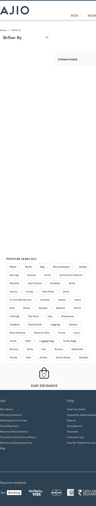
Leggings (55, 324)
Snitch (13, 341)
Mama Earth (35, 324)
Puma (61, 332)
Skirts (30, 349)
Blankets (14, 283)
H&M (28, 341)
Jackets (82, 266)
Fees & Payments (9, 426)
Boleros (14, 349)
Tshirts (77, 308)
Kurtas (29, 291)
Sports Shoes (63, 357)
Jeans (77, 299)
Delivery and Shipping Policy (16, 442)
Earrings (14, 275)
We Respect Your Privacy (13, 420)
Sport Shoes (35, 283)
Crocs (76, 332)
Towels (13, 357)
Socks (66, 291)
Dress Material (17, 332)
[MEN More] (80, 15)
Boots (28, 266)
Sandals (42, 308)
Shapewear (67, 316)
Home (3, 30)
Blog (2, 448)
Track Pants (48, 291)
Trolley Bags (69, 341)
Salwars (73, 324)
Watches (60, 308)
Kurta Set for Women (71, 275)
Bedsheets (77, 349)
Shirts (72, 283)
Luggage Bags (46, 341)
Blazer (13, 266)
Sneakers (15, 324)
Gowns (13, 291)
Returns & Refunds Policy (14, 431)
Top (44, 349)
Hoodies (45, 299)
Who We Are (6, 409)
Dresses (31, 275)
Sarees (62, 299)
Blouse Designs (61, 266)
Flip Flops (33, 316)
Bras (12, 308)
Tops (50, 316)
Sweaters (55, 283)
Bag (42, 266)
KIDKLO (16, 30)
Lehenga (14, 316)
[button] (26, 37)
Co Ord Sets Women (21, 299)
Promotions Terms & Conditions (18, 437)
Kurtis (47, 275)
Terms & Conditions (11, 414)
